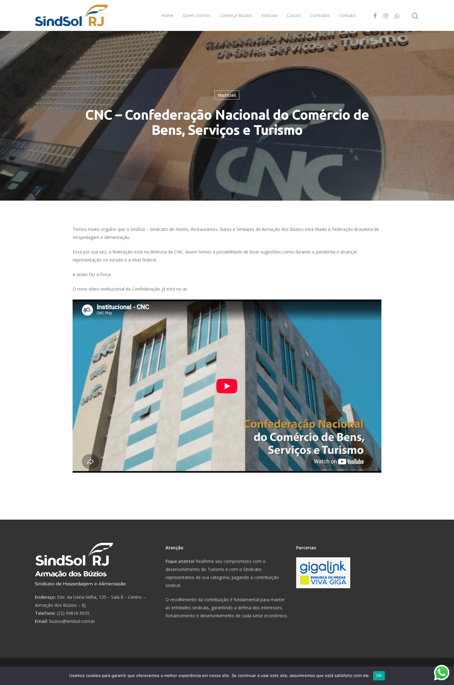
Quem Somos (196, 15)
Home (167, 15)
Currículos (320, 15)
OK (379, 675)
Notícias (269, 15)
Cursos (294, 15)
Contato (347, 15)
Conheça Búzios (236, 15)
